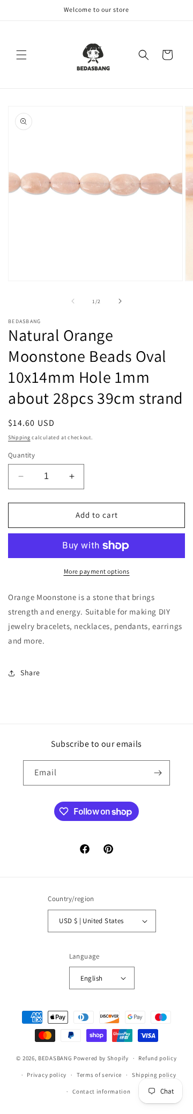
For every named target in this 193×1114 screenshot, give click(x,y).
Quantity (21, 455)
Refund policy (157, 1058)
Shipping (19, 437)
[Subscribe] (157, 772)
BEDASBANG (55, 1058)
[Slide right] (120, 301)
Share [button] (30, 672)
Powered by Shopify (101, 1058)
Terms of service (99, 1075)
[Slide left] (73, 301)
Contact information (101, 1091)
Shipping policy (154, 1075)
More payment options (97, 571)
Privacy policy (46, 1075)
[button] (21, 55)
